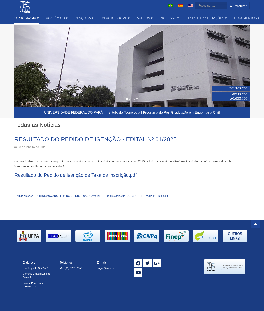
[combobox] (208, 5)
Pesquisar (240, 6)
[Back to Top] (255, 224)
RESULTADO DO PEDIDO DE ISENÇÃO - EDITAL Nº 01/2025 (95, 139)
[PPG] (24, 5)
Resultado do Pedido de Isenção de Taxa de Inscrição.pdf (75, 175)
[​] (138, 263)
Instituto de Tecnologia (123, 112)
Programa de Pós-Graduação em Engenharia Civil (181, 112)
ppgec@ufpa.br (105, 268)
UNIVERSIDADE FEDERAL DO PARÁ (73, 112)
